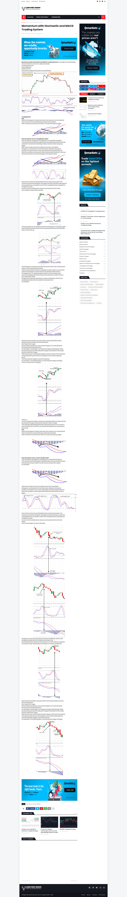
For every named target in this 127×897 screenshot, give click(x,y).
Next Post (73, 881)
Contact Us (34, 1)
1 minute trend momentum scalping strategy (96, 98)
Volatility (92, 273)
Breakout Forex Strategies (92, 247)
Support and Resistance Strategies (92, 263)
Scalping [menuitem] (30, 17)
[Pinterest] (41, 808)
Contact (94, 895)
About (28, 1)
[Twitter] (37, 808)
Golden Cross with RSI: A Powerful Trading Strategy (30, 830)
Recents (92, 94)
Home (23, 1)
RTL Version (42, 1)
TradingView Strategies (92, 266)
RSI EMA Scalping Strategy (68, 829)
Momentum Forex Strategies (34, 22)
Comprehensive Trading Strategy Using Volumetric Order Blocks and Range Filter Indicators (93, 232)
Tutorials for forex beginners (92, 270)
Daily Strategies (92, 249)
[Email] (49, 808)
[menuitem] (24, 17)
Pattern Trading (92, 256)
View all (75, 813)
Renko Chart (92, 259)
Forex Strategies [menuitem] (42, 17)
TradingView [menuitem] (55, 17)
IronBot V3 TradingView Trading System (93, 211)
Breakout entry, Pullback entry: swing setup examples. (95, 106)
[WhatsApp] (45, 808)
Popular (83, 94)
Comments (101, 94)
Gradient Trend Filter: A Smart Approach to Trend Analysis (93, 217)
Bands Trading (92, 242)
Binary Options (92, 244)
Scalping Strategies (92, 261)
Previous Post (26, 881)
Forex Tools (92, 251)
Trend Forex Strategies (92, 268)
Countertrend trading (94, 114)
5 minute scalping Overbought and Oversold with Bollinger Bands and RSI (49, 830)
